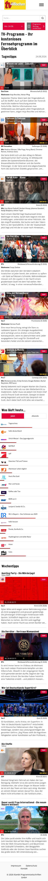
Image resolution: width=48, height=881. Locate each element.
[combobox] (14, 26)
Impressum (16, 865)
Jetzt (13, 416)
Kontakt (24, 868)
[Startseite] (15, 4)
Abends (35, 416)
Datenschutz (31, 865)
